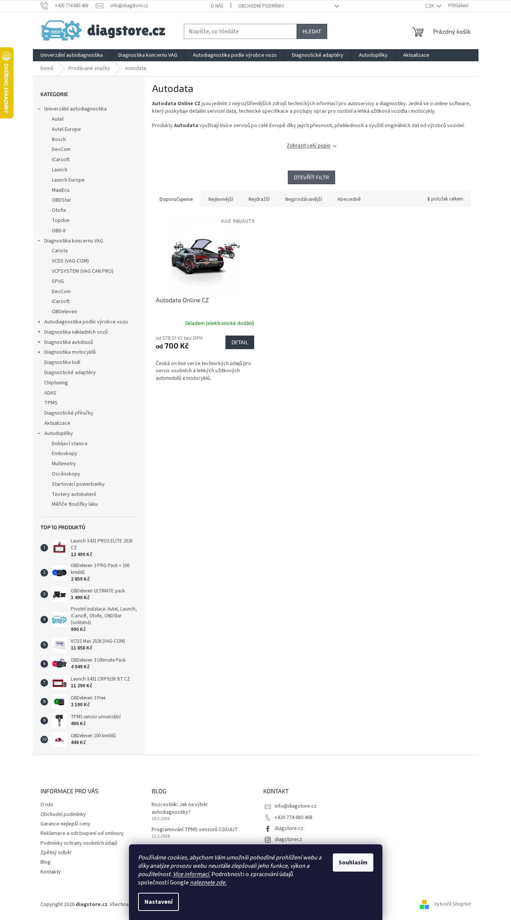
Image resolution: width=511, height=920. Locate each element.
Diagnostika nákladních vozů (76, 332)
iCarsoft (61, 159)
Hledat (312, 31)
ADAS (50, 393)
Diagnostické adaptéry (70, 372)
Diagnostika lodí (62, 362)
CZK (430, 6)
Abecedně (349, 199)
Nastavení (158, 902)
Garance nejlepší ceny (65, 824)
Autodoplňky (58, 433)
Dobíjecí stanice (70, 444)
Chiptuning (56, 383)
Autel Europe (66, 129)
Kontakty (50, 872)
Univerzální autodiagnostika (75, 109)
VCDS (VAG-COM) (70, 261)
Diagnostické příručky (68, 413)
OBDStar (61, 200)
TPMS (50, 403)
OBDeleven (64, 311)
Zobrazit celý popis (309, 145)
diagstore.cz (289, 828)
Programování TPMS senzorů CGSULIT (195, 829)
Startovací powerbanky (78, 484)
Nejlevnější (220, 199)
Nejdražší (259, 199)
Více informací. (191, 874)
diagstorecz (288, 839)
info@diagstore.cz (296, 806)
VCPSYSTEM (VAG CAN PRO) (82, 271)
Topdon (61, 220)
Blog (45, 862)
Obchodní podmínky (261, 6)
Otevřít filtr (311, 177)
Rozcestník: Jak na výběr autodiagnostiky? (180, 808)
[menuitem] (71, 55)
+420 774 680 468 (293, 817)
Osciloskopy (66, 474)
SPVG (58, 281)
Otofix (59, 210)
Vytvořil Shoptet (452, 904)
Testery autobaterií (74, 494)
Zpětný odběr (56, 852)
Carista (60, 251)
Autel (58, 119)
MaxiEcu (61, 190)
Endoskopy (64, 453)
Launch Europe (68, 180)
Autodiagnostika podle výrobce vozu (86, 322)
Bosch (59, 139)
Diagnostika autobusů (68, 342)
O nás (217, 6)
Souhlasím (353, 862)
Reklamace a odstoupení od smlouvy (82, 833)
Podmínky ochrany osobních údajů (78, 843)
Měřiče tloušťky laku (75, 504)
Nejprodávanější (303, 199)
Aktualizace (57, 423)
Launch (59, 170)
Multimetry (64, 464)
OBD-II (58, 231)
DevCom (61, 149)
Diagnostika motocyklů (70, 352)
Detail (239, 342)
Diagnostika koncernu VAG (73, 241)
